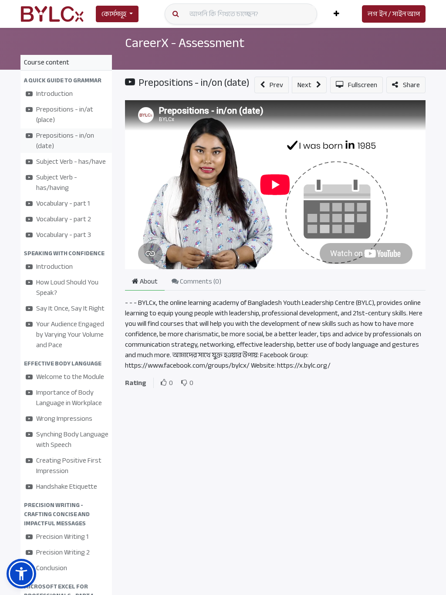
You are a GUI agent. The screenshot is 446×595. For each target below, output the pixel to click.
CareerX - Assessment (184, 42)
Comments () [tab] (200, 281)
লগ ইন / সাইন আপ (394, 13)
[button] (336, 14)
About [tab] (148, 281)
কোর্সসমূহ (113, 13)
